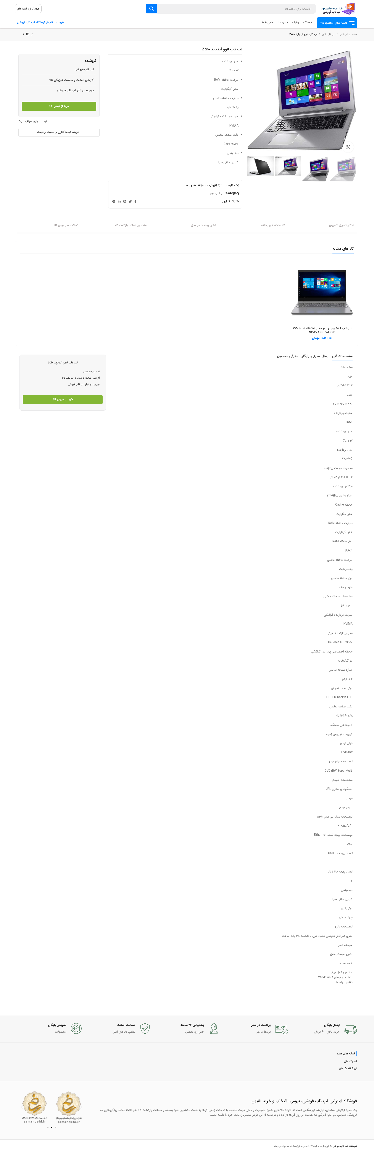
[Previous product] (32, 34)
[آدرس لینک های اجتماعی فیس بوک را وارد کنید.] (135, 201)
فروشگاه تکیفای (348, 1068)
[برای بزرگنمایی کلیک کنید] (348, 147)
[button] (22, 1107)
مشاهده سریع (293, 268)
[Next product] (23, 34)
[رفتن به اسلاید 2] (51, 1127)
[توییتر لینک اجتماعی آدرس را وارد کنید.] (130, 201)
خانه (354, 34)
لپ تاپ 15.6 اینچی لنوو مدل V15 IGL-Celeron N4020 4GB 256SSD (322, 330)
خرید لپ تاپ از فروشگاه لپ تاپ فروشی (40, 22)
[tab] (342, 356)
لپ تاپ (343, 34)
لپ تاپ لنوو (328, 34)
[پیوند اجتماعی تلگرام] (114, 201)
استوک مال (350, 1061)
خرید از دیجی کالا (59, 106)
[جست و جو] (151, 8)
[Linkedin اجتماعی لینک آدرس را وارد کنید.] (119, 201)
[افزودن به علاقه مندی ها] (293, 278)
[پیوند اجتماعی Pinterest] (124, 201)
